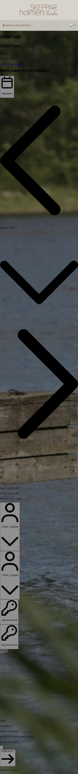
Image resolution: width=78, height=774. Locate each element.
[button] (39, 161)
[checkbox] (39, 725)
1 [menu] (71, 25)
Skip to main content (12, 63)
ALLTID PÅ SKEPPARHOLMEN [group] (17, 736)
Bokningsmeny (18, 25)
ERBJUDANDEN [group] (9, 731)
